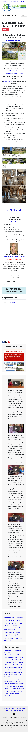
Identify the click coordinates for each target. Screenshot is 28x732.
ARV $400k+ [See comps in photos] (14, 73)
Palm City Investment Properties (13, 691)
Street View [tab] (12, 302)
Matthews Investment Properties (14, 665)
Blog (15, 710)
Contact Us (22, 1)
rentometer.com (7, 82)
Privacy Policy (8, 710)
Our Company (22, 708)
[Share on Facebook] (3, 342)
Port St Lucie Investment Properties (14, 684)
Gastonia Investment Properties (13, 672)
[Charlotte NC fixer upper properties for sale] (14, 360)
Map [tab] (5, 302)
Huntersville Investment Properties (14, 655)
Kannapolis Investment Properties (14, 662)
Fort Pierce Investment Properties (14, 686)
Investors (15, 1)
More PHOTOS (14, 210)
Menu (24, 15)
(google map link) (14, 40)
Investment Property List (8, 708)
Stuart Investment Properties (13, 698)
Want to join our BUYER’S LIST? (14, 259)
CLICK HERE (14, 221)
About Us (9, 1)
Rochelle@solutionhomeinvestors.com (14, 256)
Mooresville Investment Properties (14, 657)
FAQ (17, 708)
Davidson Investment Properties (13, 667)
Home (4, 1)
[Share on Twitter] (6, 342)
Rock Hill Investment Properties (13, 679)
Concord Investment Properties (13, 660)
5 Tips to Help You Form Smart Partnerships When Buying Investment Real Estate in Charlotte (14, 634)
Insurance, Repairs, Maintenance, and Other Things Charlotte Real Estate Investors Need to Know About (13, 619)
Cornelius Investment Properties (13, 670)
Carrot (25, 730)
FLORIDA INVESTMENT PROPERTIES (13, 681)
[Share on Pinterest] (9, 342)
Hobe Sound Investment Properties (14, 689)
